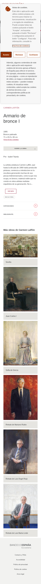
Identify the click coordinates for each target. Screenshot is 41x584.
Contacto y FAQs (20, 555)
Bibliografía (8, 214)
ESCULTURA (9, 197)
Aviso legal (20, 574)
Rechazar (19, 55)
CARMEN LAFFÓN (11, 108)
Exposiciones (9, 206)
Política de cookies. (21, 46)
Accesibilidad (20, 560)
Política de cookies (20, 569)
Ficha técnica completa (11, 140)
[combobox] (20, 148)
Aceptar (6, 55)
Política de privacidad (20, 564)
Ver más (9, 191)
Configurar (33, 55)
